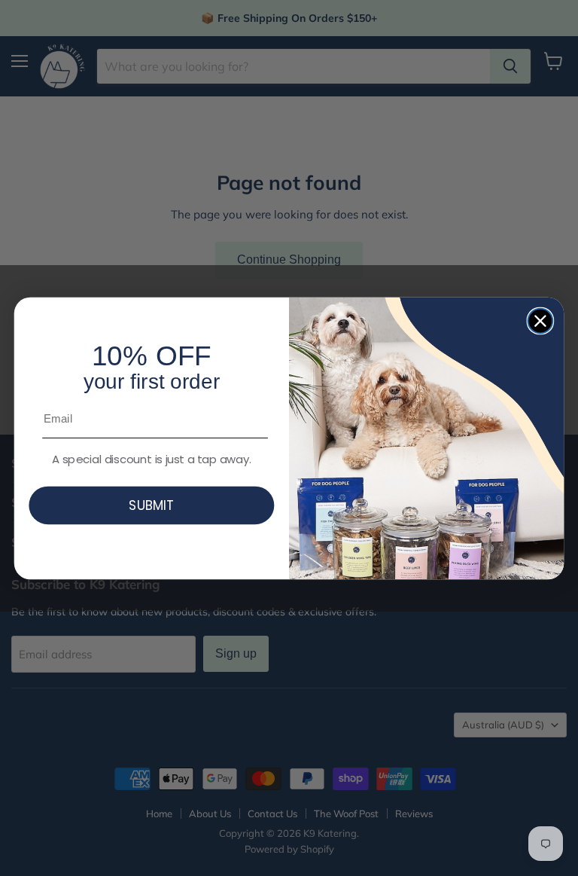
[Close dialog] (540, 320)
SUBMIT (151, 505)
